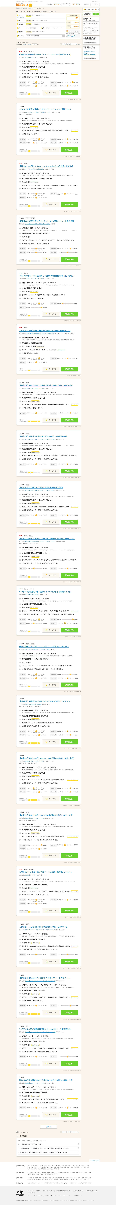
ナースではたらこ (68, 1195)
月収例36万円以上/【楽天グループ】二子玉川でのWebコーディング (47, 539)
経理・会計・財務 (43, 1177)
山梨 (48, 1167)
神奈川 (32, 1166)
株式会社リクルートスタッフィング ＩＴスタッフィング (40, 439)
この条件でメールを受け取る (71, 36)
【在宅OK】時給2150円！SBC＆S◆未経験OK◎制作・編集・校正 (45, 815)
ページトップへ (95, 1160)
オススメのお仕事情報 (89, 53)
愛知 (53, 1166)
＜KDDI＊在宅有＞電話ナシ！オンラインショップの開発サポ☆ (45, 109)
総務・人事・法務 (53, 1177)
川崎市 (39, 1172)
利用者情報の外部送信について (63, 1190)
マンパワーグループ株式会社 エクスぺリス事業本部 (39, 333)
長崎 (42, 1169)
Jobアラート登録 (73, 31)
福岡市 (46, 1174)
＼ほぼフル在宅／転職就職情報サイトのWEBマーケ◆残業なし (45, 1029)
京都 (73, 1166)
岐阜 (56, 1166)
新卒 (57, 1183)
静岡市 (64, 1172)
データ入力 (35, 1177)
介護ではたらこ (77, 1195)
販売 (86, 1177)
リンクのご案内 (31, 1192)
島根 (78, 1167)
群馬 (49, 1166)
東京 (29, 1166)
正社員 (49, 1183)
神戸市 (80, 1172)
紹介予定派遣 (82, 1183)
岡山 (72, 1167)
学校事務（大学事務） (75, 1177)
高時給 (60, 1183)
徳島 (88, 1167)
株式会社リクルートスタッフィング (34, 388)
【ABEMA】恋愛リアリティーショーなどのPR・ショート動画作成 (46, 221)
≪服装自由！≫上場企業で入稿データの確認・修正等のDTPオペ (45, 872)
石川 (62, 1167)
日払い (42, 1183)
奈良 (79, 1166)
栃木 (46, 1166)
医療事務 (56, 1179)
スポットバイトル (38, 1195)
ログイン (95, 4)
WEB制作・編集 (40, 1179)
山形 (42, 1167)
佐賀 (39, 1169)
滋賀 (76, 1166)
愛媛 (29, 1169)
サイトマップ (30, 1190)
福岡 (35, 1169)
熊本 (45, 1169)
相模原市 (44, 1172)
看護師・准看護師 (64, 1179)
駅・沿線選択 (21, 17)
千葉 (36, 1166)
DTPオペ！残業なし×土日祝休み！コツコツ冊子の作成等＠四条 (45, 592)
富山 (58, 1167)
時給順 (29, 44)
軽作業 (70, 1179)
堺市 (77, 1172)
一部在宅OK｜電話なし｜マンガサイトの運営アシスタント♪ (44, 647)
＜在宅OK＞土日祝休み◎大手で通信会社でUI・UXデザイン (43, 927)
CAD (90, 1177)
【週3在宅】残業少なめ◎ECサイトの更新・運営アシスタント (44, 701)
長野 (52, 1167)
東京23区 (30, 1172)
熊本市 (56, 1174)
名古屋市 (60, 1172)
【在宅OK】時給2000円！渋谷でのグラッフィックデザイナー (44, 978)
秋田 (39, 1167)
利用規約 (38, 1190)
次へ (79, 44)
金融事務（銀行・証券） (63, 1177)
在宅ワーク (36, 1183)
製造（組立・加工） (78, 1179)
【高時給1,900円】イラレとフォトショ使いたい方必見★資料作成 (46, 166)
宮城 (35, 1167)
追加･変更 (29, 15)
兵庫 (69, 1166)
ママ (69, 1183)
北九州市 (51, 1174)
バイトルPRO (58, 1195)
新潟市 (33, 1174)
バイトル (29, 1195)
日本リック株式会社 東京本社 (33, 704)
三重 (59, 1166)
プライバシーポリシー (48, 1190)
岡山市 (42, 1174)
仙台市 (29, 1174)
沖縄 (59, 1169)
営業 (83, 1177)
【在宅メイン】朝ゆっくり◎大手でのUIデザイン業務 (41, 488)
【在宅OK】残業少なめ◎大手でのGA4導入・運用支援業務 (43, 436)
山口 (82, 1167)
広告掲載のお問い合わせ (91, 1190)
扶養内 (72, 1183)
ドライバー (86, 1179)
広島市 (37, 1174)
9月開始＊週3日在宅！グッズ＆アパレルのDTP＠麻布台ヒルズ (44, 54)
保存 (95, 14)
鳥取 (75, 1167)
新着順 (24, 44)
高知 (32, 1169)
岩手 (32, 1167)
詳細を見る (69, 93)
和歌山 (82, 1166)
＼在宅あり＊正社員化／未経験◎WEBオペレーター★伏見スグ (44, 331)
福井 (65, 1167)
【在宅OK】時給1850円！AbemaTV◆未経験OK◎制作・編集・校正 (46, 758)
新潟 (55, 1167)
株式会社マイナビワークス (32, 57)
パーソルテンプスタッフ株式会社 (34, 169)
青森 (29, 1167)
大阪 (66, 1166)
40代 (53, 1183)
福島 (45, 1167)
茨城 (43, 1166)
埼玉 (40, 1166)
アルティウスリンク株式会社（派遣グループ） (37, 112)
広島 (68, 1167)
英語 (46, 1183)
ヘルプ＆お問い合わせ (78, 1190)
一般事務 (30, 1177)
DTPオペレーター (49, 1179)
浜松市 (68, 1172)
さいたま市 (53, 1172)
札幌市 (89, 1172)
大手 (76, 1183)
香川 (85, 1167)
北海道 (87, 1166)
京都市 (85, 1172)
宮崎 (52, 1169)
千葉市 (48, 1172)
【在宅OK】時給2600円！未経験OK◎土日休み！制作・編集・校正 (46, 385)
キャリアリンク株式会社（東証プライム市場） (37, 224)
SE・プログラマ (31, 1179)
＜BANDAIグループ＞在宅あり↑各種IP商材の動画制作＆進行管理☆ (46, 276)
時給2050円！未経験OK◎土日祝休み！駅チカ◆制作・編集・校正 (45, 1080)
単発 (32, 1183)
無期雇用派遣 (89, 1183)
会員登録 (86, 4)
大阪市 (73, 1172)
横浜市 (34, 1172)
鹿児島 (55, 1169)
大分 (48, 1169)
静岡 (63, 1166)
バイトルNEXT (48, 1195)
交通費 (65, 1183)
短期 (29, 1183)
